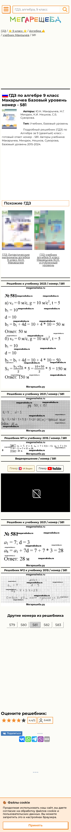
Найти (65, 9)
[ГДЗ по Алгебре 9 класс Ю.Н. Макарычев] (9, 119)
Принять (35, 825)
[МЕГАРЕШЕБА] (35, 19)
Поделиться (14, 733)
